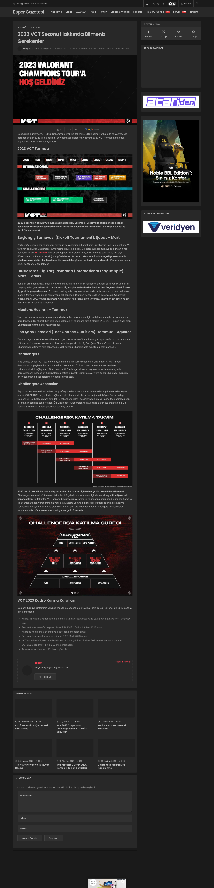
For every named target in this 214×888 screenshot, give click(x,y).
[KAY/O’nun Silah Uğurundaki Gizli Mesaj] (33, 708)
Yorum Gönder (30, 838)
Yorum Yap (25, 777)
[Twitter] (153, 3)
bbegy (26, 48)
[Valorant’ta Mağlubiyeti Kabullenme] (116, 748)
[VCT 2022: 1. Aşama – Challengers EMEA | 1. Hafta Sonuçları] (74, 708)
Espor (69, 11)
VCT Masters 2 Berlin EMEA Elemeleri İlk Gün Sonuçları (71, 766)
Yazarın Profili (122, 662)
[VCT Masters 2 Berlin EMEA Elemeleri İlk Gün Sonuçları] (74, 748)
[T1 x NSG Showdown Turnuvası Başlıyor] (33, 748)
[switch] (172, 4)
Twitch (103, 11)
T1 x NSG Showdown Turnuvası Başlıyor (32, 766)
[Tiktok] (163, 3)
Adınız (23, 818)
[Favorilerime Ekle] (51, 129)
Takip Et (46, 676)
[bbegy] (28, 670)
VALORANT (82, 11)
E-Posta (24, 828)
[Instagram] (158, 3)
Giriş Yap (187, 3)
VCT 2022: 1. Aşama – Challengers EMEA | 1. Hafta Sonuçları (71, 728)
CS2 (93, 11)
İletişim (194, 11)
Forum (179, 11)
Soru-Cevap (159, 11)
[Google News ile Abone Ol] (92, 129)
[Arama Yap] (147, 3)
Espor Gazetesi (28, 12)
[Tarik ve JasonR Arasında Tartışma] (116, 708)
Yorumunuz (26, 795)
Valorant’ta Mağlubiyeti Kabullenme (111, 766)
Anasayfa (56, 11)
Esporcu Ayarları (120, 11)
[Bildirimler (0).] (197, 3)
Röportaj (138, 11)
